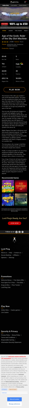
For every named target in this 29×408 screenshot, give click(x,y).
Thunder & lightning (12, 45)
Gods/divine (10, 44)
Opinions (4, 257)
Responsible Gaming (7, 340)
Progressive (20, 44)
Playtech (11, 48)
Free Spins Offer (19, 280)
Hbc (15, 44)
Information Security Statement (11, 342)
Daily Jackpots (18, 30)
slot (17, 96)
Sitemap (11, 257)
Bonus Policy (16, 335)
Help (10, 252)
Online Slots (5, 5)
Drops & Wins (5, 285)
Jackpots (10, 30)
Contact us (17, 252)
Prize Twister (16, 285)
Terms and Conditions (8, 337)
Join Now (14, 223)
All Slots (4, 30)
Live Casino (14, 5)
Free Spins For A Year (8, 282)
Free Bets (20, 282)
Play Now (14, 90)
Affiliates (16, 255)
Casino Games (23, 5)
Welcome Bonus (6, 280)
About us (4, 252)
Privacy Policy (5, 335)
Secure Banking (6, 255)
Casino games (15, 310)
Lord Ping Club (5, 287)
